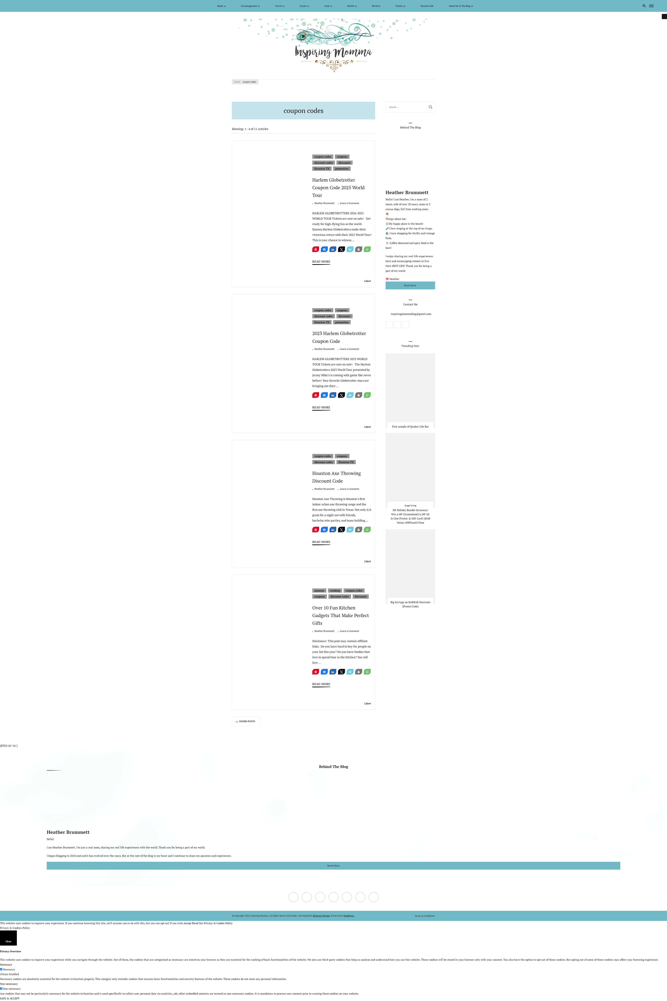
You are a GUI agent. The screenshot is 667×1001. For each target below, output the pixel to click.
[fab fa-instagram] (31, 6)
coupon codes (322, 156)
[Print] (358, 249)
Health (350, 5)
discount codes (323, 162)
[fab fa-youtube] (26, 6)
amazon (319, 590)
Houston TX (322, 168)
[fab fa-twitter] (21, 6)
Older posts (247, 721)
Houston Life (427, 5)
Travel (278, 5)
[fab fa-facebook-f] (16, 6)
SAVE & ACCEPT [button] (9, 998)
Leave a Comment (349, 203)
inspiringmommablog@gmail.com (411, 314)
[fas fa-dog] (47, 6)
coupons (342, 156)
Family (399, 5)
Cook (326, 5)
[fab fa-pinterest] (36, 6)
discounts (345, 162)
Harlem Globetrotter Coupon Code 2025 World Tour (338, 187)
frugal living (410, 505)
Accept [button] (187, 923)
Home (220, 5)
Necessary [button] (6, 964)
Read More (410, 285)
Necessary (9, 969)
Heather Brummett (324, 203)
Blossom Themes (321, 915)
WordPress (348, 915)
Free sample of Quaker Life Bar (410, 426)
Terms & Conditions (425, 915)
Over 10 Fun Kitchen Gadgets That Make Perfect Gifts (340, 615)
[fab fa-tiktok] (42, 6)
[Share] (324, 249)
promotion (342, 168)
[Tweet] (341, 249)
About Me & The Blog (459, 5)
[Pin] (315, 249)
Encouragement (249, 5)
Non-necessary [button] (9, 984)
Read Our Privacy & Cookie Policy (212, 923)
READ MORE (321, 261)
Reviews (376, 5)
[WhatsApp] (367, 249)
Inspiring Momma (259, 915)
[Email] (350, 249)
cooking (335, 590)
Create (303, 5)
